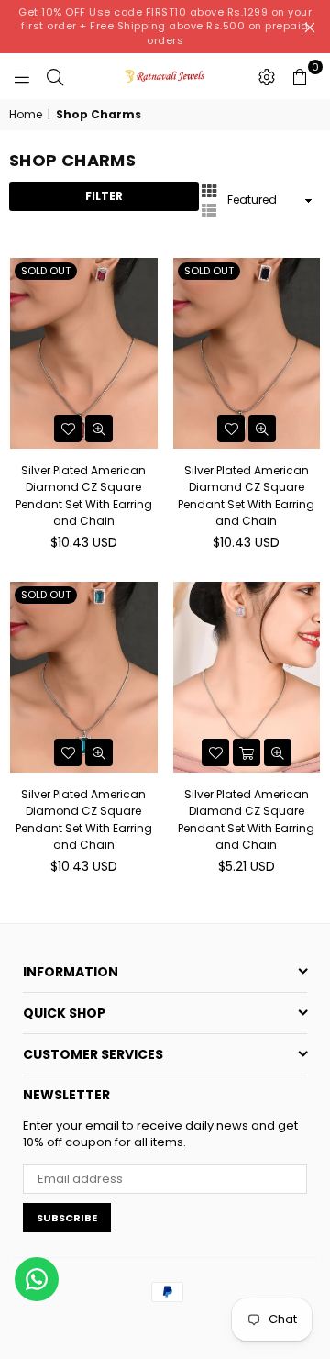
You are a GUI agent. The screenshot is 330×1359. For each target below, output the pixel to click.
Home (25, 114)
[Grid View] (209, 190)
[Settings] (266, 76)
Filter (104, 196)
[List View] (209, 209)
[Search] (55, 76)
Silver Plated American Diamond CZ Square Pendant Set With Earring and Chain (84, 495)
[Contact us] (37, 1279)
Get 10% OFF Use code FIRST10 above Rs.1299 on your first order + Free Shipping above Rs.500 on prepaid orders (165, 26)
